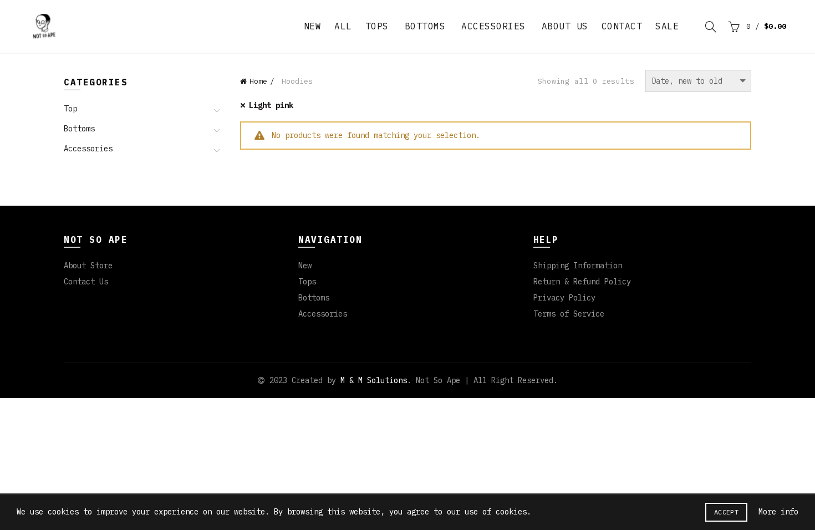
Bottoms (425, 26)
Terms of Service (568, 314)
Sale (667, 26)
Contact (622, 26)
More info (778, 512)
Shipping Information (577, 266)
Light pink (271, 105)
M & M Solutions (373, 380)
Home (258, 81)
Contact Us (86, 282)
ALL (343, 26)
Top (70, 109)
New (305, 266)
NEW (313, 26)
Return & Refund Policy (582, 282)
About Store (88, 266)
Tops (377, 26)
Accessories (493, 26)
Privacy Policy (564, 298)
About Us (565, 26)
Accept (726, 512)
